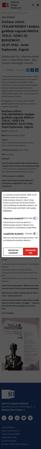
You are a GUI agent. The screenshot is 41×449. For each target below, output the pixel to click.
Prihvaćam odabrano (13, 251)
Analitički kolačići (13, 233)
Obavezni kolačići (13, 218)
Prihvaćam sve (30, 251)
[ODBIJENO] (35, 236)
